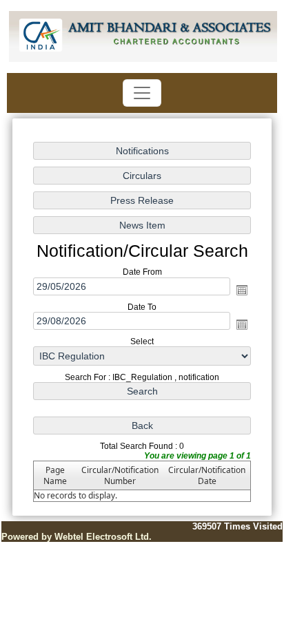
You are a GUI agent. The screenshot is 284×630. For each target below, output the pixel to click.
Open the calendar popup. (242, 289)
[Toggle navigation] (142, 93)
